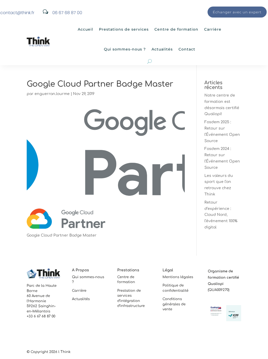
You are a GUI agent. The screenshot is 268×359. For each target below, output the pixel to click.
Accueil (85, 29)
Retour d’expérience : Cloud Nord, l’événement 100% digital (220, 214)
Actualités (162, 49)
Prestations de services (124, 29)
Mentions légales (178, 277)
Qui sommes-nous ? (125, 49)
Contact (186, 49)
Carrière (212, 29)
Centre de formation (176, 29)
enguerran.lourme (52, 94)
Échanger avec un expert (237, 12)
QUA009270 (218, 290)
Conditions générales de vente (174, 304)
